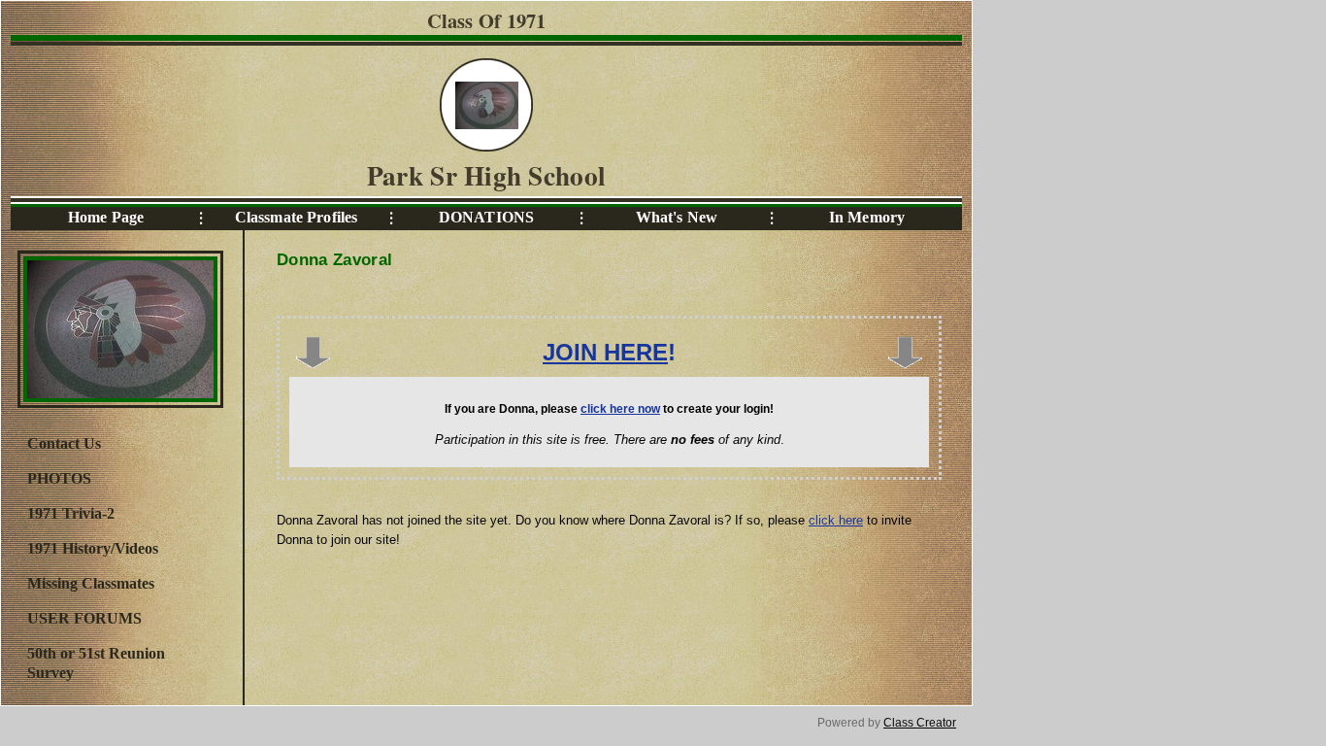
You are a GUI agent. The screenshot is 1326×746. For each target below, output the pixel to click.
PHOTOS (59, 478)
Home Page (106, 217)
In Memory (867, 217)
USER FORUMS (84, 618)
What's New (676, 217)
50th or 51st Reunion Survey (96, 663)
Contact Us (64, 443)
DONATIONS (486, 217)
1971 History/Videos (92, 548)
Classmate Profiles (296, 217)
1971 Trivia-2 (71, 513)
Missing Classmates (90, 583)
